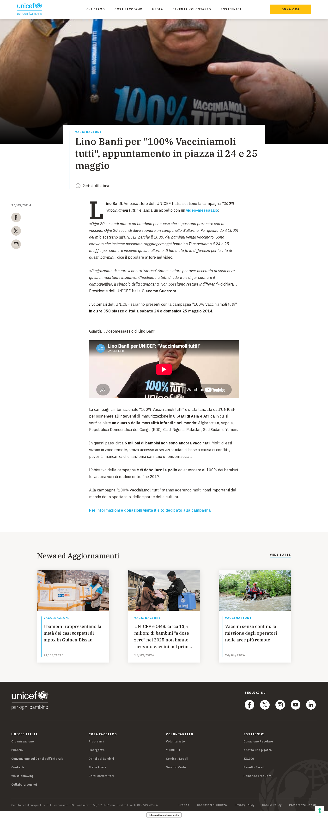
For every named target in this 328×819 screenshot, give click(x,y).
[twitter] (16, 232)
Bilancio (17, 750)
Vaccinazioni (88, 132)
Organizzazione (22, 741)
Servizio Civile (176, 767)
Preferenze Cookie (303, 805)
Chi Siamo (95, 9)
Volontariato (175, 741)
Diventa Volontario (192, 9)
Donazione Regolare (258, 741)
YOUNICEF (173, 750)
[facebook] (16, 218)
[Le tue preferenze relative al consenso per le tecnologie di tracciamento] (319, 810)
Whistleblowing (22, 776)
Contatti (17, 767)
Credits (183, 805)
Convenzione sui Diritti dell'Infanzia (37, 758)
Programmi (96, 741)
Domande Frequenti (257, 776)
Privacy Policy (244, 805)
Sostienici (231, 9)
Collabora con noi (24, 784)
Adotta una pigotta (257, 750)
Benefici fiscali (253, 767)
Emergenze (97, 750)
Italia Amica (97, 767)
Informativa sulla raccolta (164, 815)
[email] (16, 245)
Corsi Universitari (101, 776)
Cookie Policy (271, 805)
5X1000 (248, 758)
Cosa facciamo (129, 9)
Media (157, 9)
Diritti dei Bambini (101, 758)
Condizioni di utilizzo (212, 805)
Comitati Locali (177, 758)
